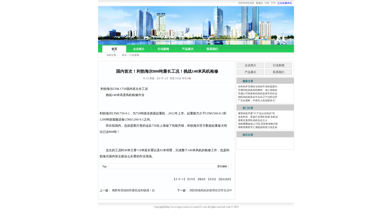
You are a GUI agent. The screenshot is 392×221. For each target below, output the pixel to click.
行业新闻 (163, 49)
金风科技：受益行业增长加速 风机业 (258, 116)
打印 (191, 179)
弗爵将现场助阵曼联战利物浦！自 (133, 190)
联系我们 (212, 49)
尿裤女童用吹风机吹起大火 (252, 120)
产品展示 (188, 49)
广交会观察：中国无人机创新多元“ (257, 100)
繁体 (201, 179)
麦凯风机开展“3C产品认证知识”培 (256, 113)
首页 (114, 49)
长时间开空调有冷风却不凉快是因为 (257, 86)
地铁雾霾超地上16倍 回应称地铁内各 (258, 123)
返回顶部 (225, 179)
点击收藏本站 (284, 3)
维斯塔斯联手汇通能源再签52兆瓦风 (257, 127)
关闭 (211, 179)
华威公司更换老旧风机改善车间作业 (257, 93)
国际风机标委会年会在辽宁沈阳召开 (257, 97)
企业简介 (139, 49)
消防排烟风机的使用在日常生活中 (210, 190)
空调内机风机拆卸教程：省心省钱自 (257, 90)
